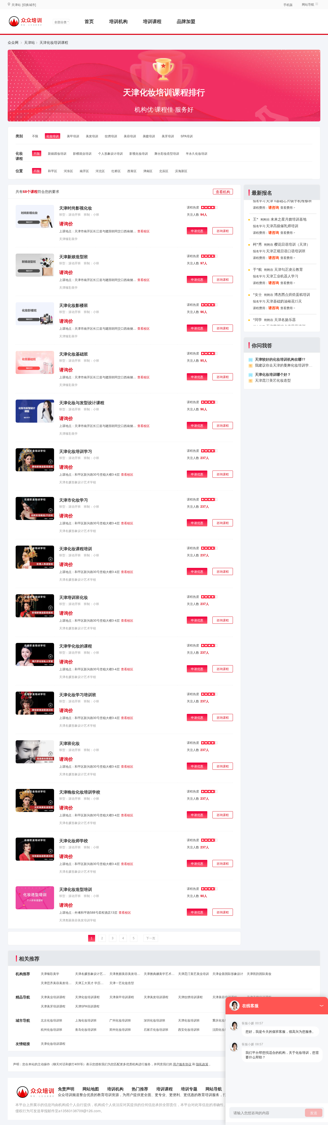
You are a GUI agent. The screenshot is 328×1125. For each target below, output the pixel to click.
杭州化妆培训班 (51, 1029)
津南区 (147, 171)
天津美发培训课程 (156, 997)
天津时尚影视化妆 (75, 208)
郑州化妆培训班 (120, 1029)
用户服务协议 (182, 1064)
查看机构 (223, 191)
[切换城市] (29, 4)
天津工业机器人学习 (282, 276)
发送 (313, 1112)
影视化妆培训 (138, 153)
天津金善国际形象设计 (227, 973)
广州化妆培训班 (120, 1020)
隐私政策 (202, 1064)
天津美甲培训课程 (121, 997)
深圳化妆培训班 (154, 1020)
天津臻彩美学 (68, 238)
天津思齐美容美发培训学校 (56, 983)
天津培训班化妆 (73, 597)
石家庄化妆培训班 (156, 1029)
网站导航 (214, 1089)
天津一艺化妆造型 (121, 983)
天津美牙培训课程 (53, 1006)
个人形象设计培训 (110, 153)
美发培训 (92, 136)
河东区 (68, 171)
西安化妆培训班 (189, 1029)
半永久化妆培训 (196, 153)
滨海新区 (181, 171)
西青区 (132, 171)
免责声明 (66, 1089)
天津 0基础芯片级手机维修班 (289, 201)
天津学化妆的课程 (75, 646)
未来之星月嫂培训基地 (288, 219)
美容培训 (130, 136)
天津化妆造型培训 (75, 889)
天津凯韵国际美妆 (259, 973)
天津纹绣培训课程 (190, 997)
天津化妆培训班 (189, 1020)
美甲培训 (73, 136)
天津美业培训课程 (53, 997)
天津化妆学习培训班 (77, 694)
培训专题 (189, 1089)
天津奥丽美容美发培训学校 (77, 920)
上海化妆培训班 (86, 1020)
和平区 (52, 171)
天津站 (29, 42)
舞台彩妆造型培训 (167, 153)
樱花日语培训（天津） (292, 244)
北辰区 (163, 171)
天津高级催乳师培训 (282, 226)
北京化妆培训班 (51, 1020)
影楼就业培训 (82, 153)
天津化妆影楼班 (73, 305)
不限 (35, 136)
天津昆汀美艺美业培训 (193, 973)
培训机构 (118, 21)
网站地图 (91, 1089)
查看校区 (143, 231)
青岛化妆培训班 (86, 1029)
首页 (89, 21)
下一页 (150, 938)
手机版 (288, 4)
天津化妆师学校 (73, 840)
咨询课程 (223, 230)
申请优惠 (197, 230)
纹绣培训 (111, 136)
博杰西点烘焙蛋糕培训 (292, 295)
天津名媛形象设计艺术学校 (77, 482)
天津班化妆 (69, 743)
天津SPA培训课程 (87, 1006)
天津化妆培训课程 (87, 997)
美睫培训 (149, 136)
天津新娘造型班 (73, 256)
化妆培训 (52, 136)
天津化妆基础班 (73, 354)
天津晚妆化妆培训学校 (79, 792)
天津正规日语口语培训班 (285, 251)
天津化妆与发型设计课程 (81, 402)
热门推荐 (140, 1089)
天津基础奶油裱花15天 (284, 301)
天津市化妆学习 (73, 500)
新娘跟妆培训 (57, 153)
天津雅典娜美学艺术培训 (159, 973)
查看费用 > (287, 208)
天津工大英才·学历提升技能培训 (90, 983)
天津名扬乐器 (285, 320)
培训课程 (152, 21)
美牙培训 (168, 136)
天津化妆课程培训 (75, 548)
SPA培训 (187, 136)
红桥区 (116, 171)
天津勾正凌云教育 (288, 270)
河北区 (100, 171)
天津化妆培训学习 (75, 451)
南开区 (84, 171)
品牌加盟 (186, 21)
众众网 (13, 42)
